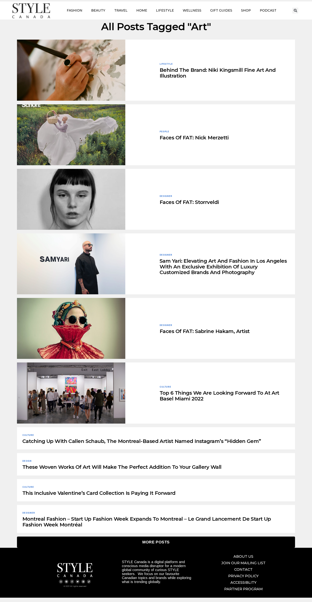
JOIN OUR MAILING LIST (243, 563)
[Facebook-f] (72, 582)
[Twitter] (78, 582)
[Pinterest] (66, 582)
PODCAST (268, 10)
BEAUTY (98, 10)
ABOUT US (243, 556)
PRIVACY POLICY (243, 576)
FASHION (74, 10)
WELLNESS (192, 10)
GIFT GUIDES (221, 10)
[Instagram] (61, 582)
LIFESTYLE (165, 10)
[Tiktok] (89, 582)
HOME (141, 10)
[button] (295, 11)
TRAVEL (120, 10)
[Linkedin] (83, 582)
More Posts (156, 542)
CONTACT (243, 569)
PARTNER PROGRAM (243, 589)
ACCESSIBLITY (243, 582)
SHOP (246, 10)
